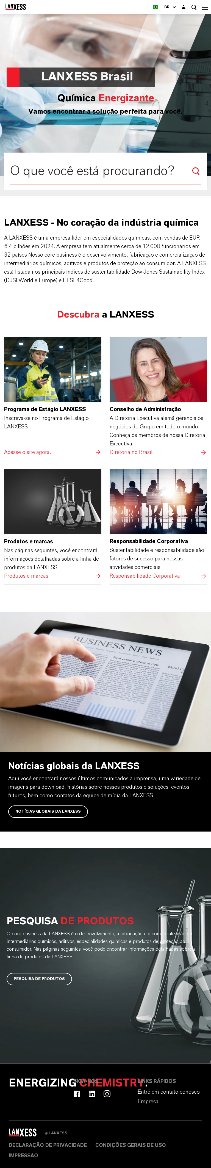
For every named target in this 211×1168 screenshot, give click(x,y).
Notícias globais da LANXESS (48, 811)
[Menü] (205, 7)
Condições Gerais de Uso (130, 1145)
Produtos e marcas (52, 524)
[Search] (195, 171)
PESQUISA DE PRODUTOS (39, 979)
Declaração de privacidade (48, 1145)
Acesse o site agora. (52, 397)
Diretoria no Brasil (158, 397)
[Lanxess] (27, 1134)
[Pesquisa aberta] (194, 7)
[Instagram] (107, 1093)
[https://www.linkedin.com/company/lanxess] (91, 1093)
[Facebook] (76, 1093)
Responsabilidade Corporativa (158, 524)
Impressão (23, 1155)
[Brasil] (155, 7)
